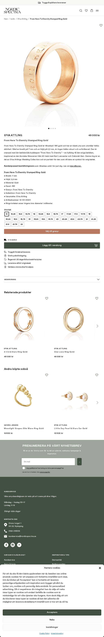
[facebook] (6, 545)
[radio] (7, 214)
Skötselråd (57, 560)
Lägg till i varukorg (52, 245)
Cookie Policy (44, 633)
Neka (52, 620)
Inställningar (52, 627)
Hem (6, 19)
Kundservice (9, 560)
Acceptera (52, 612)
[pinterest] (19, 545)
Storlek (7, 210)
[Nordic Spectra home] (12, 10)
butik (13, 19)
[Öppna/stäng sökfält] (81, 10)
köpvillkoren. (75, 166)
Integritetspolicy (57, 633)
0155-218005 (14, 531)
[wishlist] (86, 10)
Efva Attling (22, 19)
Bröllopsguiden (58, 564)
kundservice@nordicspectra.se (22, 536)
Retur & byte (10, 564)
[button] (100, 568)
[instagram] (13, 545)
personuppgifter (45, 472)
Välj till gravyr (52, 231)
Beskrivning (10, 279)
